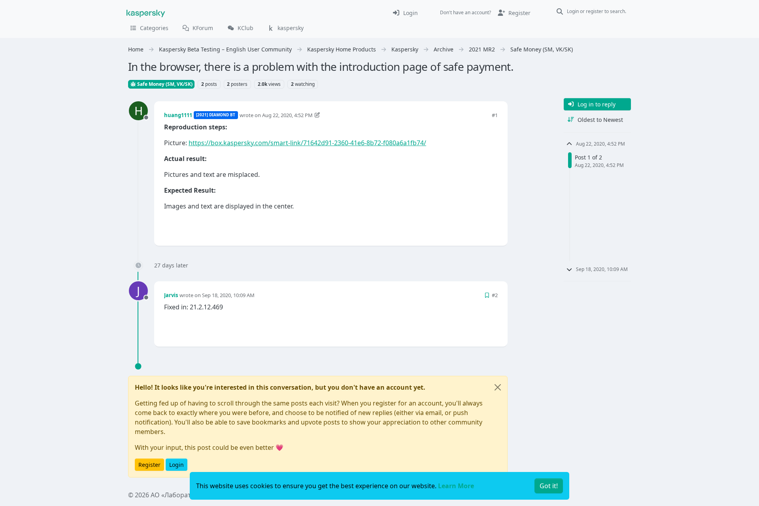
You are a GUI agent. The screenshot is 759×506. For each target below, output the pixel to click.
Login (176, 464)
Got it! (549, 485)
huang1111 (178, 115)
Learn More (456, 485)
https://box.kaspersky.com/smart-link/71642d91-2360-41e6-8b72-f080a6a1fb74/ (307, 142)
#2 (495, 295)
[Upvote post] (463, 226)
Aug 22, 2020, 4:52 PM (287, 115)
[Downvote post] (491, 226)
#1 (495, 115)
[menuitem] (405, 12)
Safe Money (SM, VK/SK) (164, 84)
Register (149, 464)
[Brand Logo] (145, 12)
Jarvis (171, 295)
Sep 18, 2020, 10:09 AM (228, 295)
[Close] (497, 387)
